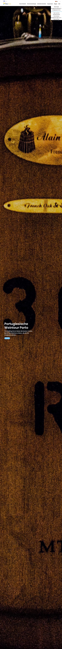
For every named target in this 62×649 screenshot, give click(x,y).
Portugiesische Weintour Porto (56, 11)
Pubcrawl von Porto (56, 14)
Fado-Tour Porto (56, 13)
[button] (23, 4)
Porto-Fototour (56, 16)
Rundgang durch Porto (56, 9)
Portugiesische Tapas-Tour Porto (56, 17)
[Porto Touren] (61, 7)
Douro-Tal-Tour (56, 19)
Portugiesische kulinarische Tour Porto (56, 8)
